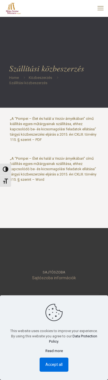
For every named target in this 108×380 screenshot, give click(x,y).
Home (14, 78)
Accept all (54, 364)
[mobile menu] (100, 8)
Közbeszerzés (40, 78)
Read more (54, 351)
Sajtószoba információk (54, 277)
